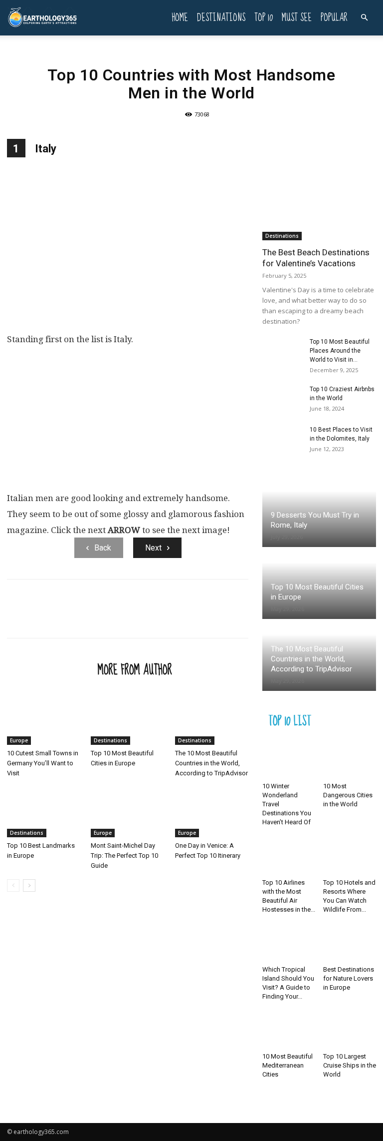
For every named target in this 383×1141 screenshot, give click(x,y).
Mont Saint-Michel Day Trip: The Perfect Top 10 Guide (124, 855)
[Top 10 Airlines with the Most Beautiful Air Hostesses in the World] (289, 856)
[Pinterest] (63, 617)
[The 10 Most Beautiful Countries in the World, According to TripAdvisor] (211, 719)
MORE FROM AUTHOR (135, 669)
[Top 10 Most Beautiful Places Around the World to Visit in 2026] (282, 351)
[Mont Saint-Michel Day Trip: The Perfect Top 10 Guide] (127, 812)
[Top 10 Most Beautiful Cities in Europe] (127, 719)
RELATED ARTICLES (49, 669)
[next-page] (29, 885)
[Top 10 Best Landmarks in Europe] (43, 812)
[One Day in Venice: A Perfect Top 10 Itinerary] (211, 812)
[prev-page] (13, 885)
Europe (19, 740)
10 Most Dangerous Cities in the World (348, 795)
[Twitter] (40, 617)
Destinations (221, 17)
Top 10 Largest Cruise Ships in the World (349, 1065)
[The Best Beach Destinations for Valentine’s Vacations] (319, 199)
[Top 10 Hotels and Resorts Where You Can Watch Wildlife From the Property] (350, 856)
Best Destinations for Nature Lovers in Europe (348, 978)
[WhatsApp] (86, 617)
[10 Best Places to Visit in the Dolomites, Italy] (282, 439)
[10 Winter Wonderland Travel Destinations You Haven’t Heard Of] (289, 760)
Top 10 (263, 17)
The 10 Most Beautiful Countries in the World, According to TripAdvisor (211, 763)
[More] (109, 617)
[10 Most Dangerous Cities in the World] (350, 760)
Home (180, 17)
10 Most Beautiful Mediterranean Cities (287, 1065)
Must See (297, 17)
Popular (334, 17)
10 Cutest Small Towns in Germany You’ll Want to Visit (42, 763)
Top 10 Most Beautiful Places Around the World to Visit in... (340, 350)
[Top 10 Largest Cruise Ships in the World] (350, 1030)
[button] (364, 17)
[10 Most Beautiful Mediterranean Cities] (289, 1030)
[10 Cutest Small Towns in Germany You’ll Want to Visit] (43, 719)
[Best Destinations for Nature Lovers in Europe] (350, 943)
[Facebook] (17, 617)
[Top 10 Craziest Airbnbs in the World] (282, 399)
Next (153, 548)
